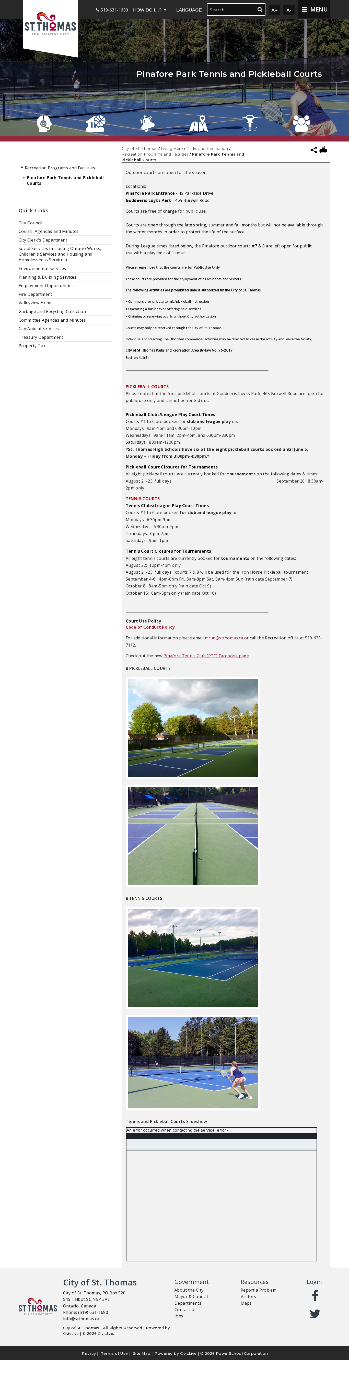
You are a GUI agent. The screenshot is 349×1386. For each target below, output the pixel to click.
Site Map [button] (141, 1353)
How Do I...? (147, 10)
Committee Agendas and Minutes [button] (52, 320)
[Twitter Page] (315, 1314)
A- (289, 10)
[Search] (259, 9)
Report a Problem (259, 1290)
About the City (189, 1290)
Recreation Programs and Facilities (155, 154)
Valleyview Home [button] (36, 302)
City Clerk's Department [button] (43, 240)
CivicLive (71, 1334)
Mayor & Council (191, 1296)
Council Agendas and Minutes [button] (49, 231)
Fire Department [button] (35, 294)
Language (189, 10)
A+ (274, 10)
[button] (50, 24)
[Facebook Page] (315, 1296)
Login (314, 1282)
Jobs (179, 1316)
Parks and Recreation (207, 148)
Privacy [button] (89, 1353)
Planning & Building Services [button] (47, 277)
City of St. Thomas (139, 148)
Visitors (248, 1296)
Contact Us (186, 1309)
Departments (188, 1303)
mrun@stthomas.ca (224, 638)
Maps (246, 1303)
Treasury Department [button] (41, 337)
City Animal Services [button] (39, 328)
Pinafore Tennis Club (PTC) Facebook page (206, 656)
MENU (318, 9)
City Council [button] (30, 223)
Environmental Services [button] (42, 268)
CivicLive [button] (188, 1353)
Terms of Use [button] (114, 1353)
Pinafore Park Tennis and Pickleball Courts (65, 180)
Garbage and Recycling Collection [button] (52, 311)
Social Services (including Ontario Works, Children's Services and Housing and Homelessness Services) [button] (60, 254)
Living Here (172, 148)
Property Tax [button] (32, 345)
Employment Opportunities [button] (46, 285)
